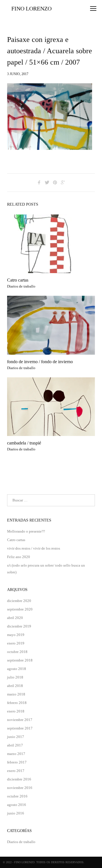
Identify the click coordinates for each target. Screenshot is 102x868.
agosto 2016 (16, 805)
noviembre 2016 (19, 788)
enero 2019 (15, 643)
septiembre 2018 (20, 660)
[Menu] (93, 8)
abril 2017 (15, 745)
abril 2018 (15, 686)
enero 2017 (15, 771)
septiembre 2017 (20, 728)
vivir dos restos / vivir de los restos (33, 548)
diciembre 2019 (19, 626)
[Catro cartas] (51, 243)
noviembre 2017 (19, 720)
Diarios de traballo (21, 286)
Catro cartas (17, 280)
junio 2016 (15, 813)
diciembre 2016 (19, 779)
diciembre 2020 (19, 601)
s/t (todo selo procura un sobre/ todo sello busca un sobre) (46, 568)
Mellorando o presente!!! (26, 531)
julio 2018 (15, 677)
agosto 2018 (16, 669)
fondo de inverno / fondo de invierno (40, 361)
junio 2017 (15, 737)
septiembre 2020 (20, 609)
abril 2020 (15, 618)
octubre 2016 (17, 796)
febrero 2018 (17, 703)
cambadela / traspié (24, 443)
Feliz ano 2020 (18, 557)
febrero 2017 (17, 762)
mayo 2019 (15, 635)
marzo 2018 (16, 694)
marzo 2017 (16, 754)
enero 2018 (15, 711)
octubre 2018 (17, 652)
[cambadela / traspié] (51, 406)
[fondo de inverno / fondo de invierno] (51, 325)
